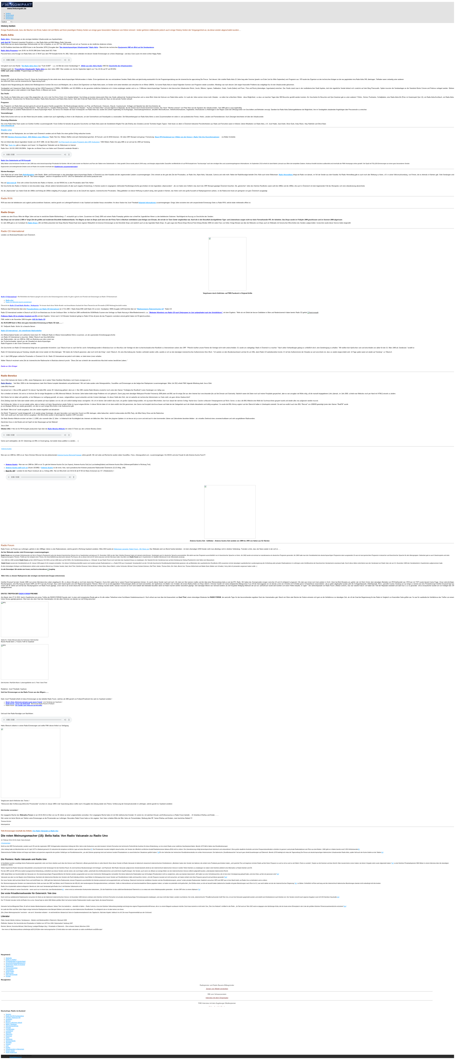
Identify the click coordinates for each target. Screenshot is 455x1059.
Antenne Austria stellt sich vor (17, 468)
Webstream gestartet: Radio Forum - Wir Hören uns (131, 549)
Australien (9, 1019)
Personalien (10, 969)
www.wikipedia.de (7, 125)
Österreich (9, 1034)
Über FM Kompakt (11, 974)
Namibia (8, 1032)
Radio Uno (6, 130)
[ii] (358, 849)
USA (7, 1046)
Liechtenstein (10, 1029)
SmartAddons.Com (15, 1057)
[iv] (382, 852)
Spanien (8, 1014)
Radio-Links (10, 973)
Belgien (8, 1021)
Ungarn (8, 1044)
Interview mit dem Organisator (217, 998)
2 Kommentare (5, 843)
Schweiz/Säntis (11, 1041)
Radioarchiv (10, 966)
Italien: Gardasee (11, 1024)
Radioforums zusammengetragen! (66, 166)
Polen (7, 1037)
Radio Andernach (11, 1052)
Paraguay (9, 1036)
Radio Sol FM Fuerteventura (15, 1016)
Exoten (8, 1047)
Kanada (8, 1027)
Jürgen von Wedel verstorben (217, 989)
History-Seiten (10, 1051)
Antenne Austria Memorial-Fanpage (69, 455)
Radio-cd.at (9, 300)
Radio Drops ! (33, 223)
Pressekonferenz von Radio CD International (43, 309)
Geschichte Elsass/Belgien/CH (15, 963)
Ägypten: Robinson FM (13, 1017)
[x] (63, 889)
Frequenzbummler (12, 968)
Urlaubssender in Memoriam (15, 1049)
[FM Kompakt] (17, 9)
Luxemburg (9, 1031)
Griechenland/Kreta (12, 1026)
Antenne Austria (6, 449)
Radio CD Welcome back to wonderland (19, 302)
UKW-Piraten (10, 971)
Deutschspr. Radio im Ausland (15, 964)
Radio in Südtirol (11, 959)
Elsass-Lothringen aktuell (14, 1022)
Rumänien (9, 1039)
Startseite (9, 958)
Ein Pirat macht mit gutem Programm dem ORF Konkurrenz (79, 142)
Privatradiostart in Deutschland (15, 961)
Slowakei (9, 1042)
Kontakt (8, 976)
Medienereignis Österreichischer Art (150, 309)
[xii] (338, 897)
